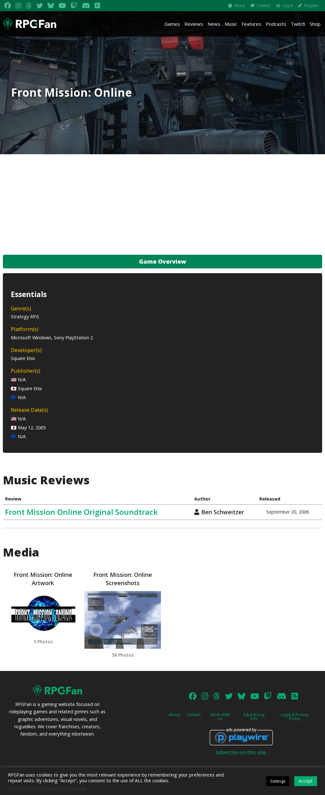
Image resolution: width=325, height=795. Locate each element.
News (214, 24)
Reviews (193, 24)
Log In (287, 5)
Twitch (298, 24)
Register (311, 5)
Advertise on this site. (241, 752)
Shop (315, 24)
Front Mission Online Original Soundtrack (81, 512)
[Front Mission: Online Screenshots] (122, 620)
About (239, 5)
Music (231, 24)
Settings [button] (278, 781)
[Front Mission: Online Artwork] (42, 613)
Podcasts (276, 24)
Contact (263, 5)
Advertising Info (253, 717)
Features (251, 24)
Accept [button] (306, 781)
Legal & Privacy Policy (294, 717)
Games (172, 24)
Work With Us (220, 717)
